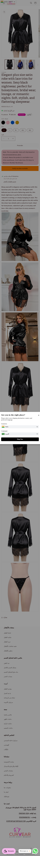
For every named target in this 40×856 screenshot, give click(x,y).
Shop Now (20, 439)
